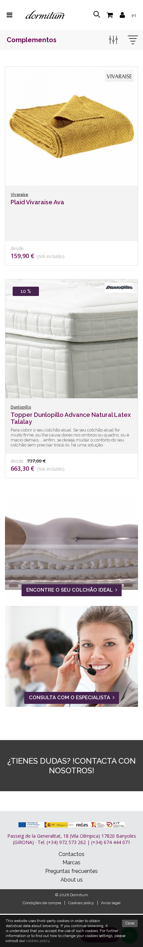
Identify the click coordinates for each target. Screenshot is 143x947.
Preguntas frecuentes (71, 871)
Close (129, 923)
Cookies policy (81, 902)
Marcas (71, 862)
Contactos (71, 854)
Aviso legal (110, 902)
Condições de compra (42, 902)
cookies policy (38, 941)
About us (72, 880)
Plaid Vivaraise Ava (37, 202)
